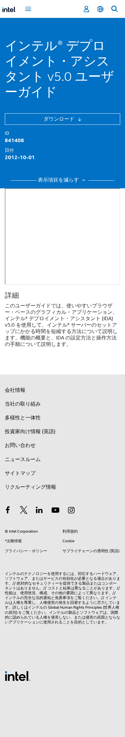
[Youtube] (55, 511)
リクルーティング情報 (30, 487)
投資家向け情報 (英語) (30, 431)
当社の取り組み (23, 404)
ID (7, 133)
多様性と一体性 (23, 418)
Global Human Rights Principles (75, 607)
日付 (9, 150)
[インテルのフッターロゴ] (17, 676)
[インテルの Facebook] (7, 511)
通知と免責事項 (56, 597)
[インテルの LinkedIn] (39, 511)
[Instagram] (71, 511)
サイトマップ (20, 473)
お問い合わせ (20, 445)
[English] (100, 9)
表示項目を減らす (59, 180)
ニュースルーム (23, 459)
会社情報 (15, 390)
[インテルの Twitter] (23, 511)
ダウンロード (60, 119)
